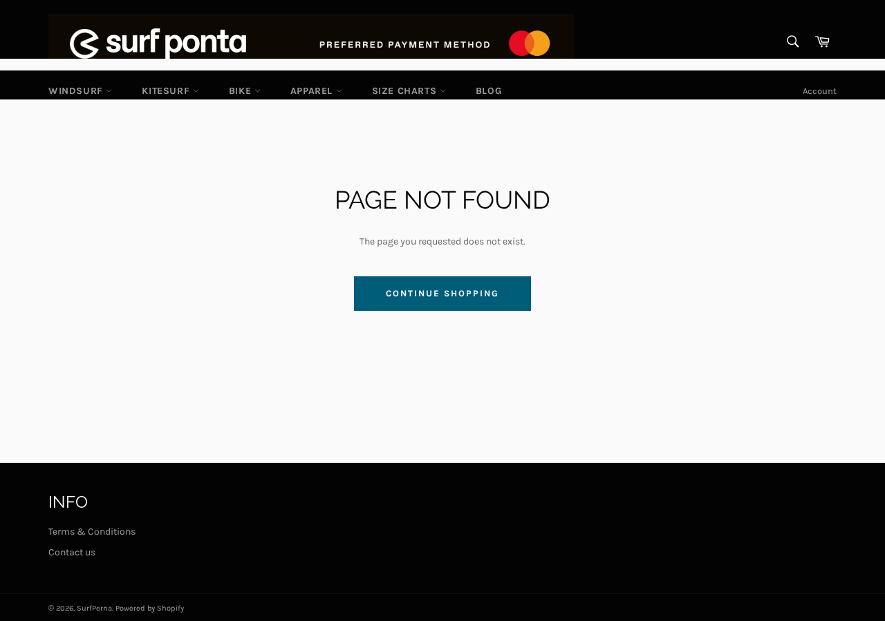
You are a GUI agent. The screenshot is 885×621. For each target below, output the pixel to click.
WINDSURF (77, 91)
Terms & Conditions (92, 531)
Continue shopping (442, 293)
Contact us (71, 552)
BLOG (488, 91)
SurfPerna (94, 608)
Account (820, 91)
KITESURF (167, 91)
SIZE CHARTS (406, 91)
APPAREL (313, 91)
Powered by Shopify (149, 608)
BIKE (241, 91)
